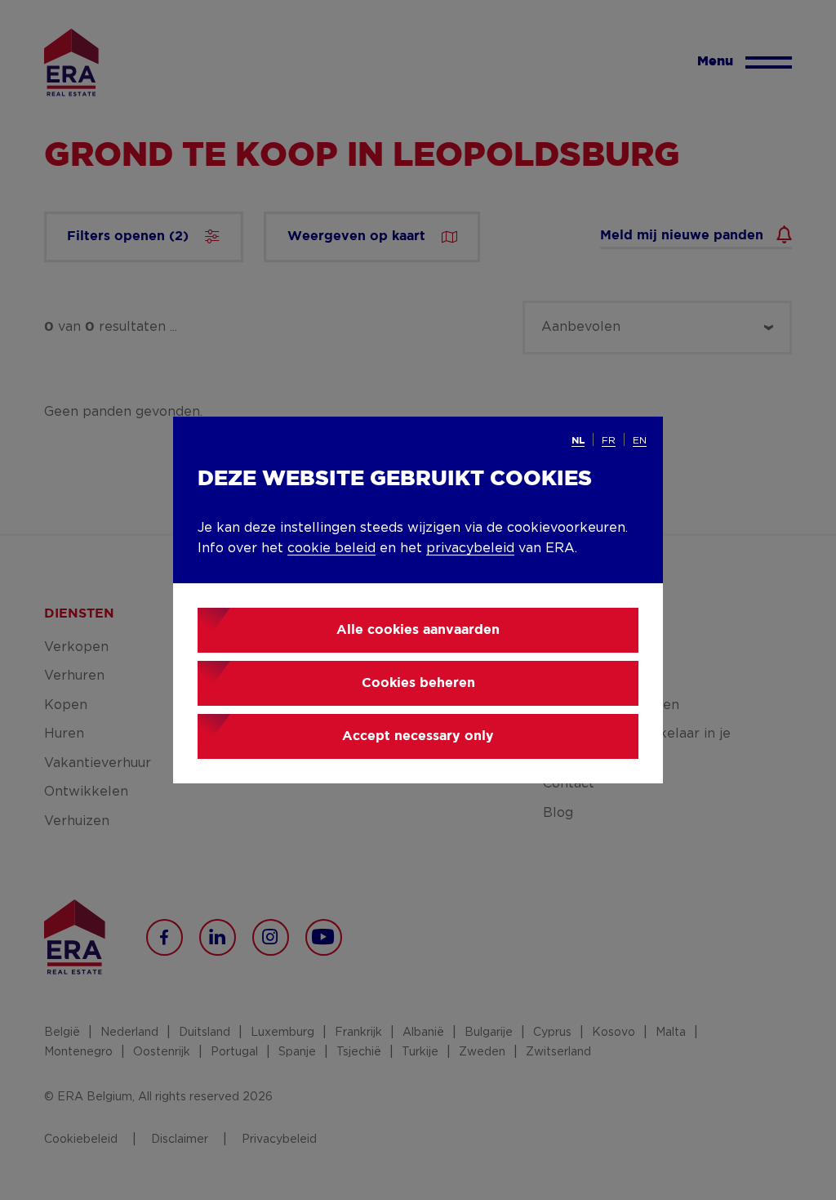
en (640, 440)
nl (578, 440)
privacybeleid (470, 548)
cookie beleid (331, 548)
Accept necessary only (418, 736)
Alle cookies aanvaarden (418, 630)
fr (609, 440)
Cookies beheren (418, 683)
